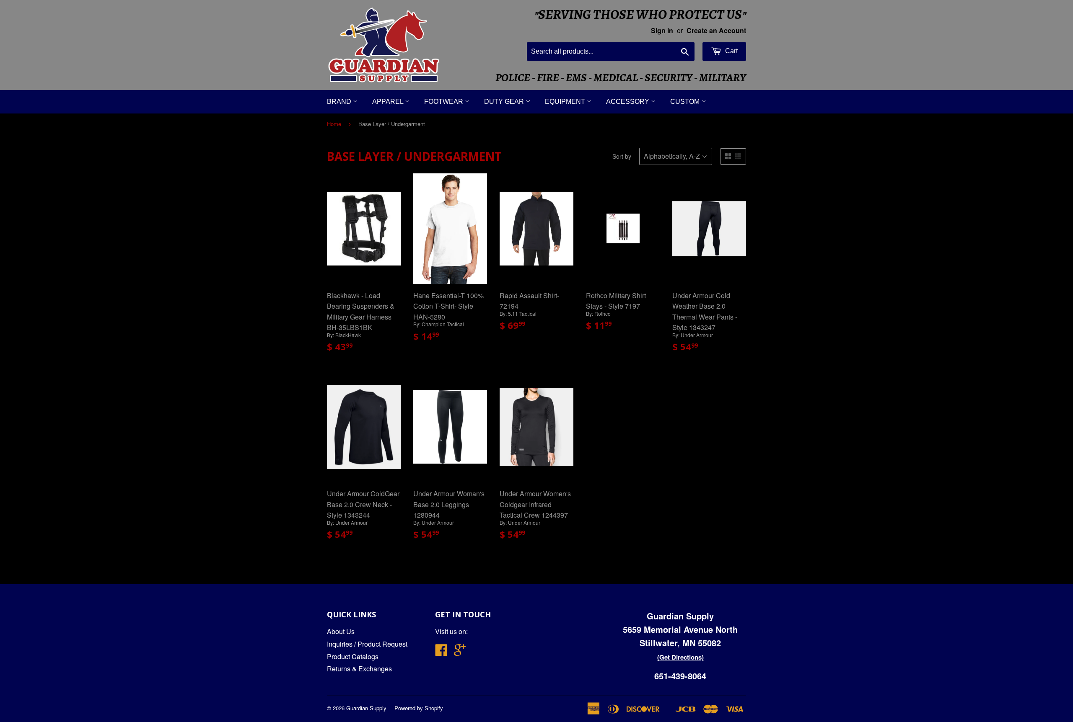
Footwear (444, 101)
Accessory (628, 101)
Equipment (566, 101)
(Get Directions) (680, 657)
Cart (730, 50)
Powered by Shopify (418, 708)
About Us (341, 631)
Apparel (388, 101)
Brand (340, 101)
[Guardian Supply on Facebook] (441, 652)
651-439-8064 (680, 676)
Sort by (621, 156)
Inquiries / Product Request (367, 644)
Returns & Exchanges (359, 668)
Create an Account (716, 30)
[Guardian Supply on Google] (460, 652)
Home (334, 124)
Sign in (662, 30)
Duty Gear (505, 101)
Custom (685, 101)
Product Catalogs (352, 656)
